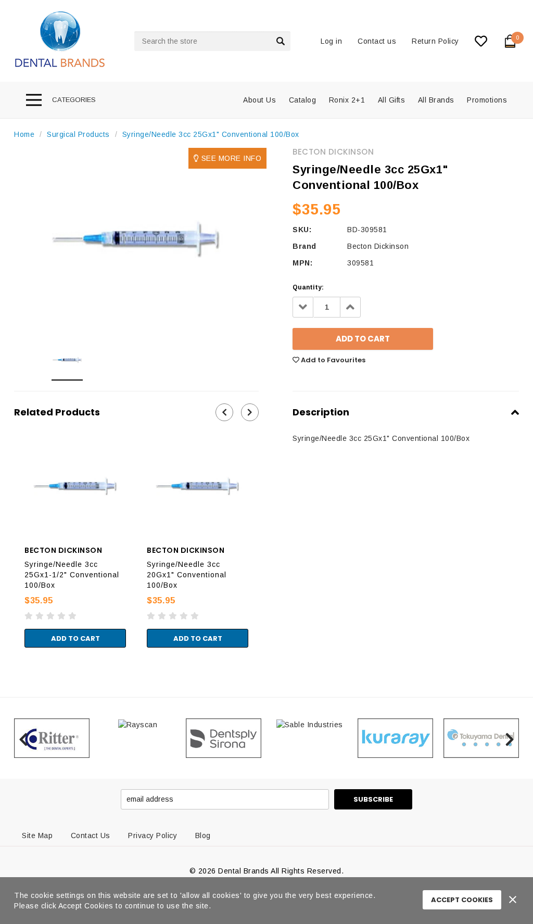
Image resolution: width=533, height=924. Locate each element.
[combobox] (212, 41)
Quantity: (308, 287)
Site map (37, 835)
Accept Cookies (462, 900)
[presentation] (224, 412)
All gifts (391, 100)
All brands (436, 100)
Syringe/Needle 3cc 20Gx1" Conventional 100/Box (186, 574)
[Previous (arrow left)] (3, 658)
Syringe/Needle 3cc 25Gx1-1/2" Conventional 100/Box (71, 574)
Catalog (302, 100)
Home (24, 134)
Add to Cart (75, 638)
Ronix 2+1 (347, 100)
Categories (74, 100)
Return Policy (435, 41)
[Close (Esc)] (3, 647)
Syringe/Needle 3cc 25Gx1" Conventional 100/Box (210, 134)
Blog (203, 835)
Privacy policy (152, 835)
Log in (331, 41)
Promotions (487, 100)
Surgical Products (78, 134)
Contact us (377, 41)
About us (259, 100)
